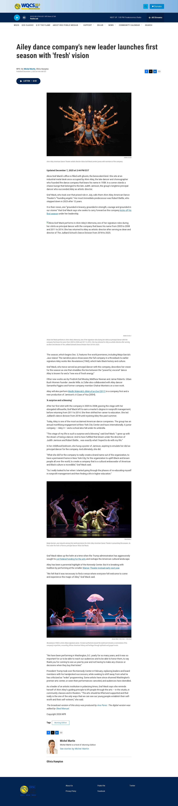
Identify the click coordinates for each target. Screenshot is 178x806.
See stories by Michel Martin (74, 748)
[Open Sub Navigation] (80, 25)
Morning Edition (60, 723)
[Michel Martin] (52, 746)
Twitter (132, 786)
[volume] (24, 17)
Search (148, 25)
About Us (69, 786)
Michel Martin (29, 69)
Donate (158, 6)
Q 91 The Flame (43, 25)
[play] (17, 17)
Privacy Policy (71, 791)
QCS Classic (28, 25)
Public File (101, 786)
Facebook (101, 791)
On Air (100, 25)
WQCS (16, 25)
